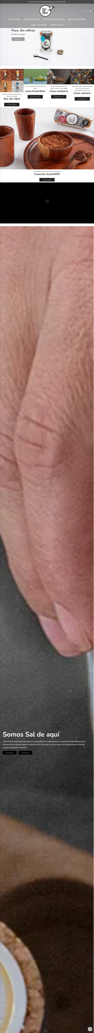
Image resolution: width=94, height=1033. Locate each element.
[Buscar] (83, 11)
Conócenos (18, 39)
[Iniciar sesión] (87, 11)
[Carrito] (91, 11)
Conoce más (9, 756)
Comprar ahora (11, 104)
